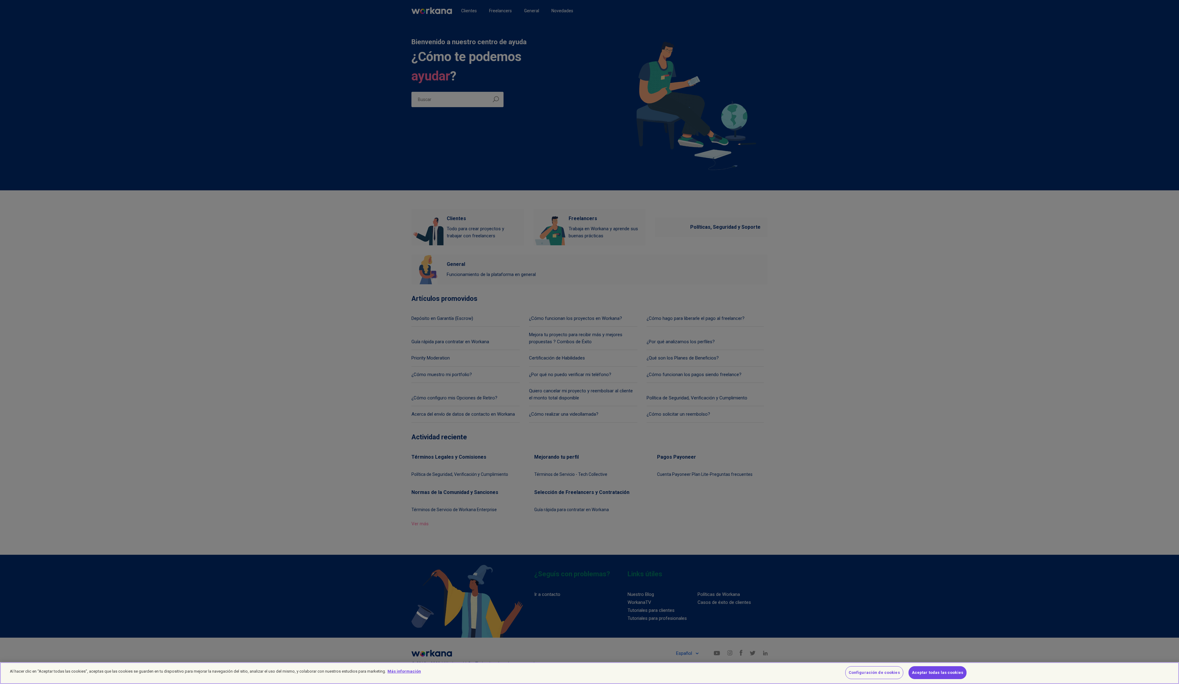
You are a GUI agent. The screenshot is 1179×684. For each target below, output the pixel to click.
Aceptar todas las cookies (937, 672)
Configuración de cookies (874, 672)
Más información (404, 671)
